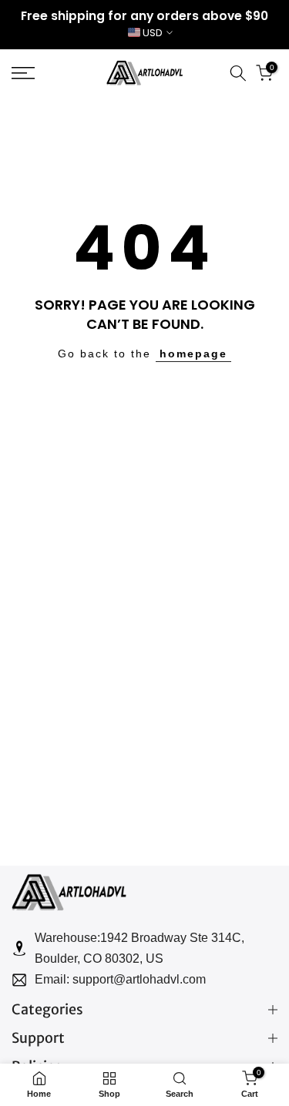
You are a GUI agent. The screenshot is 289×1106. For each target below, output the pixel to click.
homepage (193, 353)
